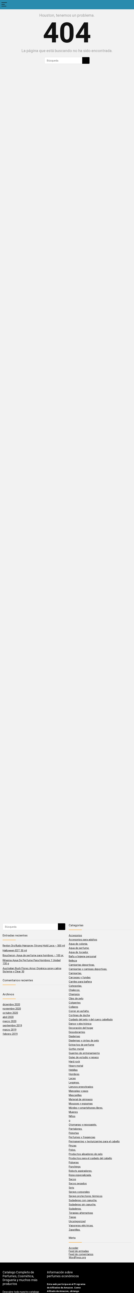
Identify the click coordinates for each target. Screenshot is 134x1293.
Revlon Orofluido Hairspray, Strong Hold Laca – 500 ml (34, 945)
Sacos (72, 1179)
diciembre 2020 (11, 1004)
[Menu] (4, 4)
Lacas (72, 1078)
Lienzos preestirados (81, 1086)
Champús (74, 994)
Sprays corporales (79, 1191)
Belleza (73, 960)
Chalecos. (74, 990)
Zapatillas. (74, 1229)
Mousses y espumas (81, 1103)
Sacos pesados (78, 1183)
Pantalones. (75, 1128)
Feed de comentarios (81, 1254)
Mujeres (73, 1112)
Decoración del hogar (81, 1027)
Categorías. (75, 985)
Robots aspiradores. (80, 1170)
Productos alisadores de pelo (86, 1154)
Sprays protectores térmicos (85, 1196)
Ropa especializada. (80, 1175)
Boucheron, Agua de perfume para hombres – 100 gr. (33, 955)
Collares (73, 1006)
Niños (72, 1116)
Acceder (73, 1248)
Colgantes (75, 1002)
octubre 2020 (10, 1012)
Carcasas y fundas (80, 977)
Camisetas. (75, 973)
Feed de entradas (79, 1251)
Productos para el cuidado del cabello (90, 1158)
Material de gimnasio (81, 1099)
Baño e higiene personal (82, 956)
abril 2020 (8, 1017)
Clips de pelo (76, 998)
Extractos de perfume (81, 1044)
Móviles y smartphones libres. (86, 1107)
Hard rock (74, 1061)
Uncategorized (77, 1221)
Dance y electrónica (80, 1023)
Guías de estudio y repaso (84, 1057)
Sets (71, 1187)
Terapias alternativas (81, 1213)
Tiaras (72, 1217)
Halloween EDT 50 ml (15, 950)
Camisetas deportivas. (82, 964)
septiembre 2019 (12, 1025)
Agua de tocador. (78, 952)
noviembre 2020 (12, 1008)
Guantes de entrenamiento (84, 1053)
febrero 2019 (10, 1033)
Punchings (75, 1166)
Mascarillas (75, 1095)
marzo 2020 (9, 1021)
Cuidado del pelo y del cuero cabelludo (91, 1019)
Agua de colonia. (78, 943)
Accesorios (75, 935)
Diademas (74, 1036)
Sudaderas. (75, 1208)
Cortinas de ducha (79, 1015)
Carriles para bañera (80, 981)
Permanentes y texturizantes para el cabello (94, 1141)
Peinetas (74, 1133)
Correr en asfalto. (79, 1011)
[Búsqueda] (86, 60)
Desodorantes (77, 1032)
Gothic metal (76, 1049)
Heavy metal (76, 1065)
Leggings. (74, 1082)
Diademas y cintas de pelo (84, 1040)
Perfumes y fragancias (82, 1137)
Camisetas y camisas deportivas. (88, 969)
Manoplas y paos (78, 1091)
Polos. (72, 1149)
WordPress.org (77, 1257)
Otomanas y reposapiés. (83, 1124)
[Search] (128, 4)
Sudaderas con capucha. (83, 1200)
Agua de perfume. (79, 948)
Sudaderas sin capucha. (82, 1204)
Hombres (74, 1074)
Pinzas (72, 1145)
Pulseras (74, 1162)
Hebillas (73, 1070)
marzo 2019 (9, 1029)
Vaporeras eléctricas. (81, 1225)
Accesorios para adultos (83, 939)
